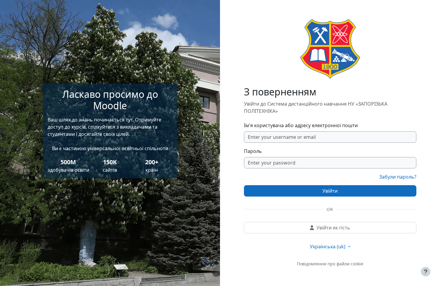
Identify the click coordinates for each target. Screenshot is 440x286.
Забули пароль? (397, 177)
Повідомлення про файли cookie (330, 264)
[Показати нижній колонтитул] (425, 271)
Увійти (330, 191)
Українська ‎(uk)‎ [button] (328, 246)
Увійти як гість (333, 227)
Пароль (253, 151)
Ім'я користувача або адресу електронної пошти (301, 125)
